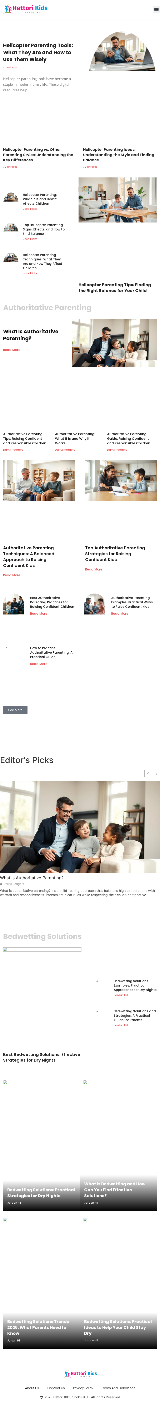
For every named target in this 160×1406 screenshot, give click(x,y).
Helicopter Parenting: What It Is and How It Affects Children (40, 199)
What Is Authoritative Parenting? (30, 335)
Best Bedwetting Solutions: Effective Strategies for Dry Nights (41, 1057)
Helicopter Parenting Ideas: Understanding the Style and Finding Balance (118, 155)
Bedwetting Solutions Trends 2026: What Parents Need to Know (38, 1327)
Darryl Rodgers (14, 884)
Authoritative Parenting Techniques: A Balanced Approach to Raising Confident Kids (28, 556)
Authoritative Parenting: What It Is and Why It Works (75, 439)
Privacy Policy (83, 1388)
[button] (156, 9)
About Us (32, 1388)
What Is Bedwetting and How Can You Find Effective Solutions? (114, 1190)
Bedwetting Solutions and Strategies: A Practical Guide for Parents (135, 1015)
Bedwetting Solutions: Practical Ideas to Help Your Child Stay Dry (118, 1327)
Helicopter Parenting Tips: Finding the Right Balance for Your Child (115, 288)
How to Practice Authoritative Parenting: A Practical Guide (51, 652)
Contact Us (56, 1388)
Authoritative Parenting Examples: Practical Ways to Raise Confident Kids (132, 602)
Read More (11, 350)
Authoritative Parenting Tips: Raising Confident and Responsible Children (24, 439)
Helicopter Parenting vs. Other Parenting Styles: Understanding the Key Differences (38, 155)
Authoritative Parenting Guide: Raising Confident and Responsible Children (128, 439)
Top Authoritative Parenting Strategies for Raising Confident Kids (115, 554)
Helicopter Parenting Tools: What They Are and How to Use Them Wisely (38, 52)
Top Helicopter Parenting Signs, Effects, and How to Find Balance (44, 229)
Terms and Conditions (118, 1388)
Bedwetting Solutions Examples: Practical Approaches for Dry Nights (135, 985)
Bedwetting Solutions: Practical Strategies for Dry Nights (41, 1193)
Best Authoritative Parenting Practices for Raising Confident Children (52, 602)
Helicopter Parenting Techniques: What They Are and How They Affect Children (42, 261)
